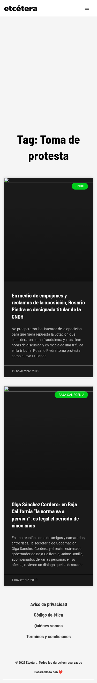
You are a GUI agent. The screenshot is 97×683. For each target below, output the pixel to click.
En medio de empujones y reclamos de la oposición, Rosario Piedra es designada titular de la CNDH (48, 306)
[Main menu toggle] (87, 8)
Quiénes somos (48, 625)
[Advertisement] (48, 67)
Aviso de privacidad (48, 604)
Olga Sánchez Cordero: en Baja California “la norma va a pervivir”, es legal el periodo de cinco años (45, 514)
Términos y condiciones (48, 636)
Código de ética (48, 615)
